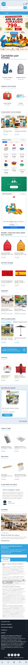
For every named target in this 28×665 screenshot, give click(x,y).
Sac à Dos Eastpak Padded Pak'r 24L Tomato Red (7, 253)
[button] (26, 4)
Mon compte (8, 662)
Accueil (2, 662)
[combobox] (14, 7)
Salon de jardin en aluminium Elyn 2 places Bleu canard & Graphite (20, 309)
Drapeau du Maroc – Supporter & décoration (20, 376)
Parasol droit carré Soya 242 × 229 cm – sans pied (7, 338)
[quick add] (12, 121)
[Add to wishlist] (20, 390)
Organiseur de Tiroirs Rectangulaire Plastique (6, 447)
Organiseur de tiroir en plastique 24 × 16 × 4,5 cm (21, 447)
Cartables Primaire (20, 77)
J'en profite (14, 186)
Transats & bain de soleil (20, 322)
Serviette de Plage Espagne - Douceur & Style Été (20, 281)
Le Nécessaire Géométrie (20, 131)
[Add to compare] (12, 118)
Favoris (14, 662)
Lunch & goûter (7, 103)
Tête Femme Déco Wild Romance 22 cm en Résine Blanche (21, 475)
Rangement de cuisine (13, 580)
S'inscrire (6, 559)
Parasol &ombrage (6, 322)
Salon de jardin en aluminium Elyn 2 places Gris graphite (6, 309)
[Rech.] (20, 662)
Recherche (25, 7)
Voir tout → (23, 139)
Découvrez (14, 33)
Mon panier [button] (26, 662)
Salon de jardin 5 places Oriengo (10, 408)
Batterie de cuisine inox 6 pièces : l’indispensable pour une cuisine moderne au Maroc (13, 535)
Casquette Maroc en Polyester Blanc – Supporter (6, 376)
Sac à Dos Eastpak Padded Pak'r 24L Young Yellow (20, 253)
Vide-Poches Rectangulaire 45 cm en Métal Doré (6, 475)
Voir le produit (14, 227)
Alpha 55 (10, 657)
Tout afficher (23, 421)
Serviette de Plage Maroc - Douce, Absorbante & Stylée (7, 281)
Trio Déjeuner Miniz (7, 131)
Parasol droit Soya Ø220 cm (20, 338)
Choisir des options (7, 415)
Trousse (21, 103)
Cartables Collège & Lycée (7, 77)
